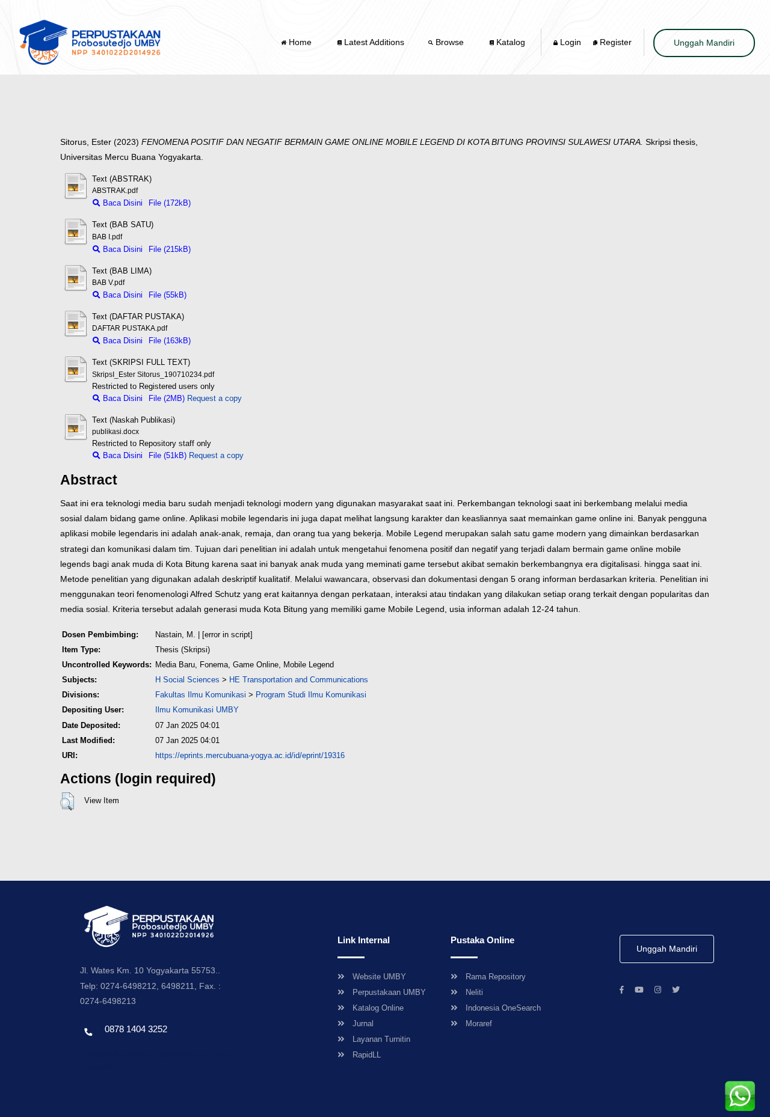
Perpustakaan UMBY (389, 992)
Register (614, 42)
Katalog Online (378, 1007)
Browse (449, 42)
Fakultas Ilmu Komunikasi (200, 694)
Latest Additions (373, 42)
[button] (67, 801)
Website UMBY (379, 976)
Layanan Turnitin (381, 1039)
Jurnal (363, 1023)
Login (569, 42)
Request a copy (214, 398)
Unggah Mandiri (704, 42)
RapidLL (367, 1054)
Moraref (479, 1023)
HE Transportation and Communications (298, 679)
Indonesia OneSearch (503, 1007)
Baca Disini (121, 202)
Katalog (509, 42)
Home (300, 42)
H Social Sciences (187, 679)
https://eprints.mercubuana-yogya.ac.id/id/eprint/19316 (250, 755)
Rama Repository (496, 976)
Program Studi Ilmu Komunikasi (311, 694)
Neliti (474, 992)
